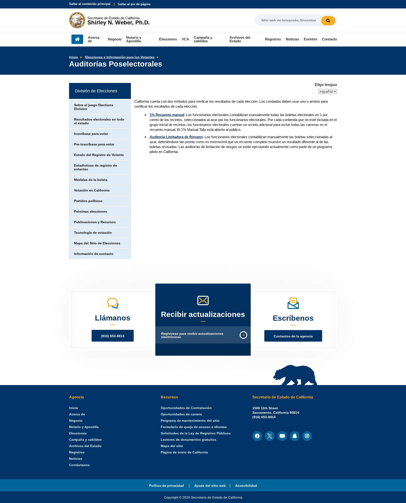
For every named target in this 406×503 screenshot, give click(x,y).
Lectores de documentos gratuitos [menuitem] (188, 439)
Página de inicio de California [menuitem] (184, 452)
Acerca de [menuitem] (93, 39)
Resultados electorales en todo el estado (99, 121)
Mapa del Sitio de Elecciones (97, 243)
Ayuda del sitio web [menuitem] (210, 485)
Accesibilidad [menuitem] (246, 485)
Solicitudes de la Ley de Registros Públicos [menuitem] (196, 433)
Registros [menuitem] (273, 39)
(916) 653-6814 (112, 336)
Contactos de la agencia (293, 336)
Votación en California (91, 190)
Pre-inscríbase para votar (94, 144)
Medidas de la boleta (90, 180)
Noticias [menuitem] (292, 39)
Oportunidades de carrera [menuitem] (181, 414)
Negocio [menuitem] (114, 39)
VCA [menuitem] (185, 39)
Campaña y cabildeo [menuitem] (203, 39)
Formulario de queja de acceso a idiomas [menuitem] (194, 427)
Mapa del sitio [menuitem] (172, 446)
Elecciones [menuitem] (168, 39)
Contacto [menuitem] (329, 39)
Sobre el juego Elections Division (93, 107)
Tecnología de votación (93, 232)
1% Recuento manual (167, 115)
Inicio (73, 57)
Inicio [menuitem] (77, 39)
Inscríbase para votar (91, 134)
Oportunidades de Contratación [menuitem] (186, 408)
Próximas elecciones (90, 211)
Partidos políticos (88, 201)
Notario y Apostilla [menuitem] (133, 39)
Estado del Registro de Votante (99, 155)
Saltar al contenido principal (89, 4)
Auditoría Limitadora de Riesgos (176, 137)
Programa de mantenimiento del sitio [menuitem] (190, 420)
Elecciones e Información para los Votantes (120, 57)
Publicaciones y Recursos (95, 222)
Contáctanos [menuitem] (79, 465)
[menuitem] (73, 408)
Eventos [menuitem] (310, 39)
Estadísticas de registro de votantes (95, 167)
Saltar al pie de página (134, 4)
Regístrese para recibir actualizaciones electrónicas (192, 335)
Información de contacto (93, 254)
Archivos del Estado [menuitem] (240, 39)
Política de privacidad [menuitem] (167, 485)
